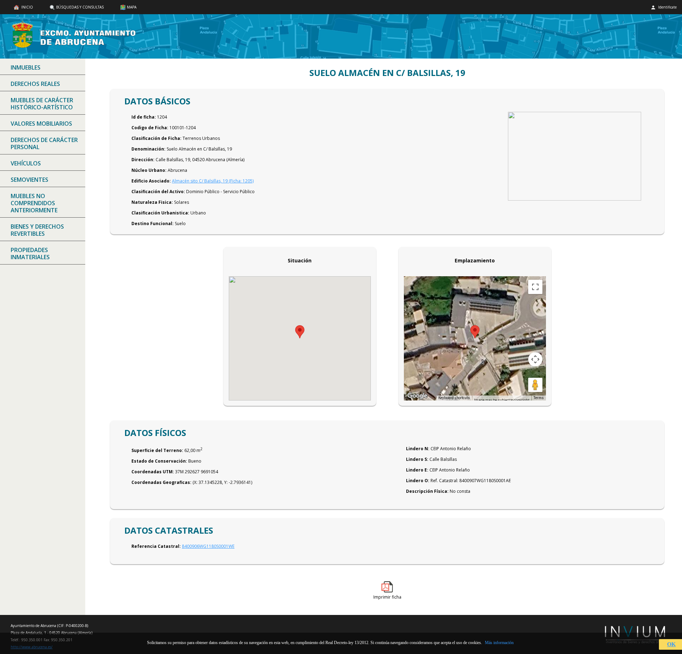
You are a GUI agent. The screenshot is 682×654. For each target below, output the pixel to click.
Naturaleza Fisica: (152, 202)
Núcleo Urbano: (149, 170)
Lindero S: (417, 459)
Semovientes (29, 180)
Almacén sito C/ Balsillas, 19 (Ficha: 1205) (213, 181)
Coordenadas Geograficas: (161, 482)
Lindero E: (417, 470)
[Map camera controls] (535, 359)
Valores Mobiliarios (41, 123)
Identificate (667, 7)
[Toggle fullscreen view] (535, 287)
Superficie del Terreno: (157, 450)
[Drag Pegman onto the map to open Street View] (535, 385)
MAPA (131, 7)
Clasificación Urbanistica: (160, 213)
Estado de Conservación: (159, 461)
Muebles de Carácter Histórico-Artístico (42, 103)
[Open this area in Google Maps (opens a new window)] (417, 395)
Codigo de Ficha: (149, 128)
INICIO (26, 7)
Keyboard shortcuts (454, 398)
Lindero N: (417, 449)
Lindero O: (417, 481)
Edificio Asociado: (151, 181)
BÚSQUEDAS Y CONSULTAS (80, 7)
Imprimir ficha (387, 597)
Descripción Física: (427, 491)
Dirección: (143, 160)
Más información (499, 642)
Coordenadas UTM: (152, 472)
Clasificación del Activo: (158, 192)
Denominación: (148, 149)
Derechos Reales (35, 84)
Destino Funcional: (152, 223)
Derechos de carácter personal (44, 143)
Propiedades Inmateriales (30, 253)
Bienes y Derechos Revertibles (37, 230)
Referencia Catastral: (156, 546)
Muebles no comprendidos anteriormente (34, 203)
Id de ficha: (143, 117)
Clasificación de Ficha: (156, 138)
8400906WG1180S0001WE (208, 546)
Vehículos (26, 163)
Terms (539, 398)
